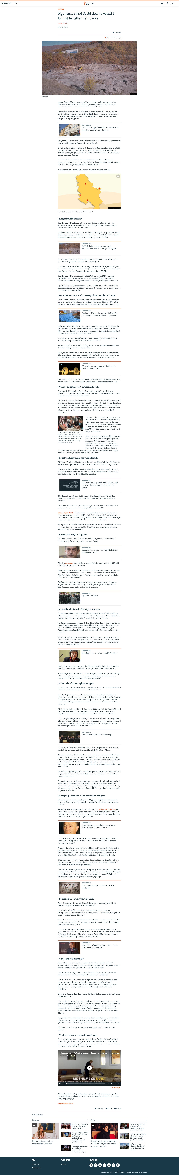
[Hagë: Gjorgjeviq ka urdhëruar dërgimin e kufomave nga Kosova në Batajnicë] (69, 828)
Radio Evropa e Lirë (69, 1055)
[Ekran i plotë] (119, 1084)
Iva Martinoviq (62, 23)
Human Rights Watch (65, 513)
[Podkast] (167, 3)
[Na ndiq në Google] (118, 1165)
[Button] (116, 32)
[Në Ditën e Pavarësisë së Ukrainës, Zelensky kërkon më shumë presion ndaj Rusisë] (124, 1136)
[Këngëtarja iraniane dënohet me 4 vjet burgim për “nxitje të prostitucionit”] (104, 1131)
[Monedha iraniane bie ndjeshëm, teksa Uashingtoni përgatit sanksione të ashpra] (124, 1126)
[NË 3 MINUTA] (162, 3)
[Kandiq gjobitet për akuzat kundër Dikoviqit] (69, 656)
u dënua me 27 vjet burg (107, 809)
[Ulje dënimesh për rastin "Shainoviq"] (69, 737)
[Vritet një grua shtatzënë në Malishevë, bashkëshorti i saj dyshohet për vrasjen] (66, 1148)
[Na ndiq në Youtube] (100, 1165)
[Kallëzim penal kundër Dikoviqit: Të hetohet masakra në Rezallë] (69, 552)
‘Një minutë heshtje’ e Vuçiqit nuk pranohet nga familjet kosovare (84, 1053)
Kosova (61, 9)
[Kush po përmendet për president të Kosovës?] (45, 1131)
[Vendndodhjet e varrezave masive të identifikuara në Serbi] (89, 191)
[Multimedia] (173, 3)
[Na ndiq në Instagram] (95, 1165)
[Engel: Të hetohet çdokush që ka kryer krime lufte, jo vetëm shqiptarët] (69, 948)
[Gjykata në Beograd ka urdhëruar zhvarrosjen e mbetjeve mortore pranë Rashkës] (69, 130)
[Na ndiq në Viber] (113, 1165)
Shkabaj (63, 1164)
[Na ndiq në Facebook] (91, 1165)
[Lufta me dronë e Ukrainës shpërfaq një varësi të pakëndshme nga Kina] (124, 1146)
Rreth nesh (35, 1164)
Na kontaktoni (36, 1168)
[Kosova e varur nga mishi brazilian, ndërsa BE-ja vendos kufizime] (66, 1126)
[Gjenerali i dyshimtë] (69, 598)
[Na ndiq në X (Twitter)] (104, 1165)
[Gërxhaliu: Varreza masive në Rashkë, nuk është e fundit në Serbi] (69, 369)
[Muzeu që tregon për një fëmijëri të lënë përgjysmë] (69, 888)
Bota (93, 1120)
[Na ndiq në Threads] (109, 1165)
